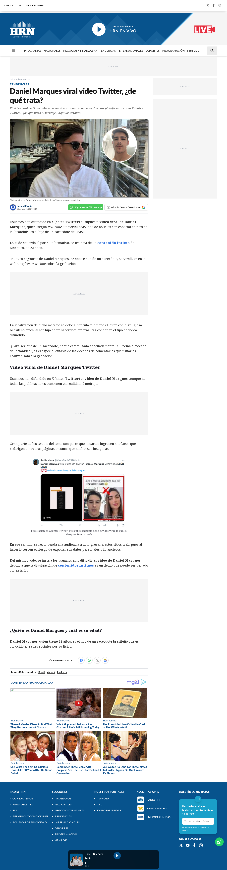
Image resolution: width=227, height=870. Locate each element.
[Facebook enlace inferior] (194, 845)
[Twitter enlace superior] (207, 5)
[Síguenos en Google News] (105, 660)
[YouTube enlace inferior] (188, 845)
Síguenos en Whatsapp (88, 207)
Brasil (41, 671)
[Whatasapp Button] (219, 841)
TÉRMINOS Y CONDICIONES (30, 816)
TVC (19, 5)
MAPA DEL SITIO (22, 804)
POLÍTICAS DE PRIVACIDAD (29, 822)
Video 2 (51, 671)
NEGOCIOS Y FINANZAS (78, 50)
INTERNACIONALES (130, 50)
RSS (14, 810)
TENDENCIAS (107, 50)
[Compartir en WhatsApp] (89, 660)
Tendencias (24, 79)
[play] (117, 855)
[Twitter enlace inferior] (181, 845)
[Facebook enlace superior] (213, 5)
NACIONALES (52, 50)
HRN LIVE (193, 50)
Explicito (62, 671)
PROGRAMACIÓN (173, 50)
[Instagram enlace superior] (219, 5)
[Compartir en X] (97, 660)
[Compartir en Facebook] (81, 660)
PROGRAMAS (32, 50)
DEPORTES (153, 50)
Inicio (12, 79)
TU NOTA (8, 5)
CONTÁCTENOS (22, 798)
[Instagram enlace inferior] (201, 845)
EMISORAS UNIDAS (35, 5)
